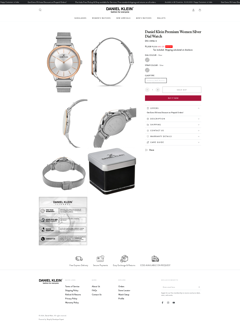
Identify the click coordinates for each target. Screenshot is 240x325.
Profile (121, 298)
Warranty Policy (72, 302)
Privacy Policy (71, 298)
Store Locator (124, 290)
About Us (96, 286)
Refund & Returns (73, 294)
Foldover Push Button (156, 80)
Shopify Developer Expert (55, 319)
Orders (121, 286)
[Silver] (147, 60)
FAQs (94, 290)
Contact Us (97, 294)
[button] (40, 10)
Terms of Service (72, 286)
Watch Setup (123, 294)
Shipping (169, 49)
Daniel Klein (49, 315)
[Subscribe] (199, 287)
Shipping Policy (71, 290)
